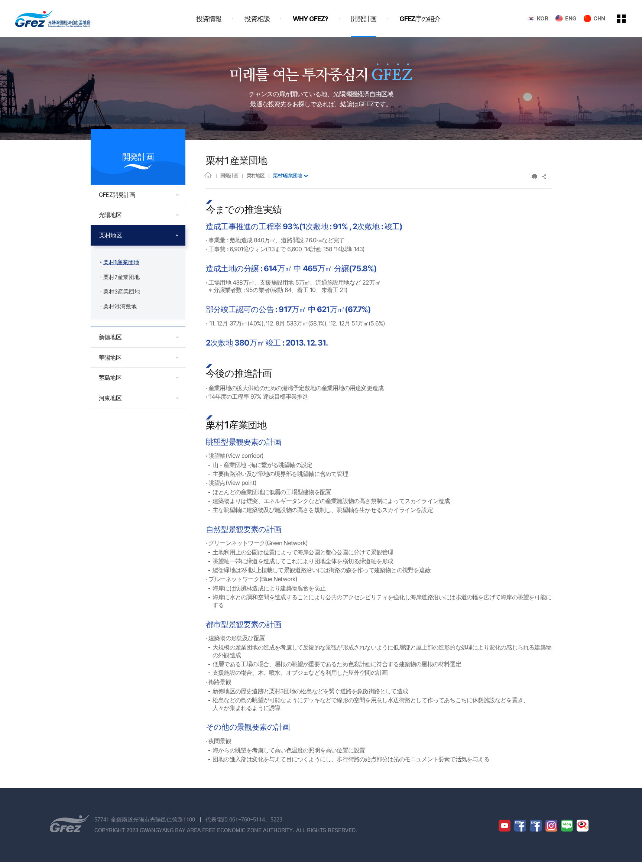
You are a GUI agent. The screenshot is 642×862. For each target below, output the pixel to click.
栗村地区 (256, 175)
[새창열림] (504, 826)
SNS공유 (544, 176)
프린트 (534, 176)
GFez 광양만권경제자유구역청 (53, 18)
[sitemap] (627, 18)
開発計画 (229, 175)
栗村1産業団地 (287, 175)
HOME (208, 174)
